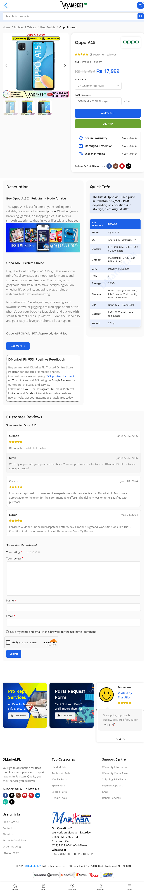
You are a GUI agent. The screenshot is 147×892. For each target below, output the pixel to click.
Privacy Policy (11, 852)
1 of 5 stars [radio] (27, 552)
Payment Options (112, 785)
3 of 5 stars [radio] (33, 552)
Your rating (14, 552)
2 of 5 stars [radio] (30, 552)
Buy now (108, 123)
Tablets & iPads (61, 773)
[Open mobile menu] (6, 5)
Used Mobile (47, 27)
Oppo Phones (68, 27)
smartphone (47, 211)
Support (108, 759)
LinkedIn (13, 393)
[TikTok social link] (128, 166)
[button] (6, 65)
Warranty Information (115, 767)
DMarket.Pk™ (33, 866)
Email (10, 616)
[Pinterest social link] (31, 795)
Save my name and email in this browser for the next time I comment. (53, 631)
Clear (128, 101)
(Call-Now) (80, 845)
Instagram (43, 389)
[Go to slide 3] (124, 739)
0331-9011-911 (84, 854)
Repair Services (111, 798)
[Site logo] (73, 5)
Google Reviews (61, 380)
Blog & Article (11, 822)
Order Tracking (12, 846)
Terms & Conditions (14, 840)
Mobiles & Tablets (25, 27)
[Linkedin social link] (37, 795)
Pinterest (68, 389)
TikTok (55, 389)
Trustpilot (18, 380)
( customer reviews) (103, 54)
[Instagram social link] (115, 166)
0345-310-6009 (61, 854)
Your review (14, 558)
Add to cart (107, 113)
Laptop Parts (59, 791)
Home (6, 27)
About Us (8, 834)
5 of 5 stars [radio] (38, 552)
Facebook (31, 393)
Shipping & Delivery (114, 779)
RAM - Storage (82, 94)
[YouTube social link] (122, 166)
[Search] (140, 16)
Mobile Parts (59, 779)
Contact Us (9, 828)
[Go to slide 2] (120, 739)
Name (11, 600)
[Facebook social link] (109, 166)
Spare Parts (59, 785)
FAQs (105, 791)
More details (129, 154)
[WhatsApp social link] (5, 802)
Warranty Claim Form (115, 773)
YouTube (30, 389)
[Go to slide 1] (117, 739)
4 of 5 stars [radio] (36, 552)
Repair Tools (59, 798)
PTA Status (80, 79)
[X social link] (12, 795)
